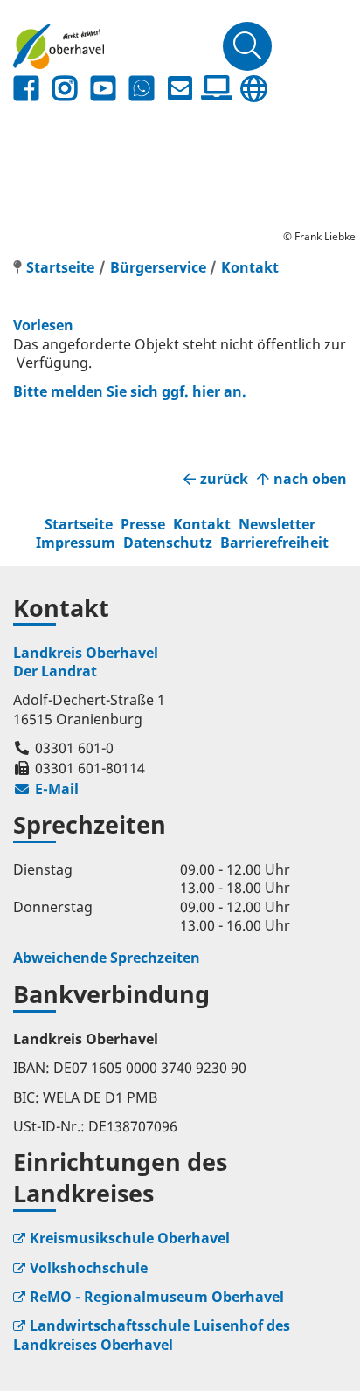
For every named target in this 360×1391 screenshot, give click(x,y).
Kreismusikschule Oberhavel (130, 1238)
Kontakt (250, 267)
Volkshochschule (89, 1267)
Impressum (75, 542)
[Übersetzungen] (253, 88)
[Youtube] (103, 88)
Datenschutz (167, 542)
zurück (224, 479)
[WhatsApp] (141, 88)
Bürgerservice (158, 267)
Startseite (79, 524)
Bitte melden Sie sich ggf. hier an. (129, 391)
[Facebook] (26, 88)
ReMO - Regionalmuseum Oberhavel (157, 1296)
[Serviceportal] (216, 88)
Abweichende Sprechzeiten (106, 957)
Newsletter (277, 524)
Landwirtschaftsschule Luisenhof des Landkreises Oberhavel (151, 1334)
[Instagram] (64, 88)
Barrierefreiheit (274, 542)
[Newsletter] (180, 88)
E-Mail (46, 789)
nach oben (310, 479)
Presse (143, 524)
